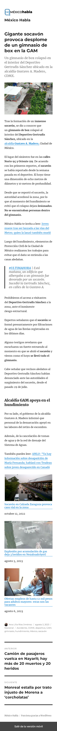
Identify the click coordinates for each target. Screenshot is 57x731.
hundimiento (22, 631)
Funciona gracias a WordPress (36, 715)
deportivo (40, 628)
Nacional (9, 628)
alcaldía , (21, 143)
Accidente (22, 628)
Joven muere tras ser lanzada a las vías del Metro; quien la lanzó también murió (27, 228)
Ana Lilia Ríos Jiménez (20, 624)
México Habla (17, 20)
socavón (42, 631)
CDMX (31, 628)
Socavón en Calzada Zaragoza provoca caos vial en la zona (28, 506)
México (33, 631)
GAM (48, 628)
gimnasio (9, 631)
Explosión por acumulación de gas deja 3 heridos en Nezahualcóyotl (25, 553)
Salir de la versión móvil (28, 726)
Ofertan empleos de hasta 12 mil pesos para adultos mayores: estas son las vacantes (28, 601)
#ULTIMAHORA (20, 268)
